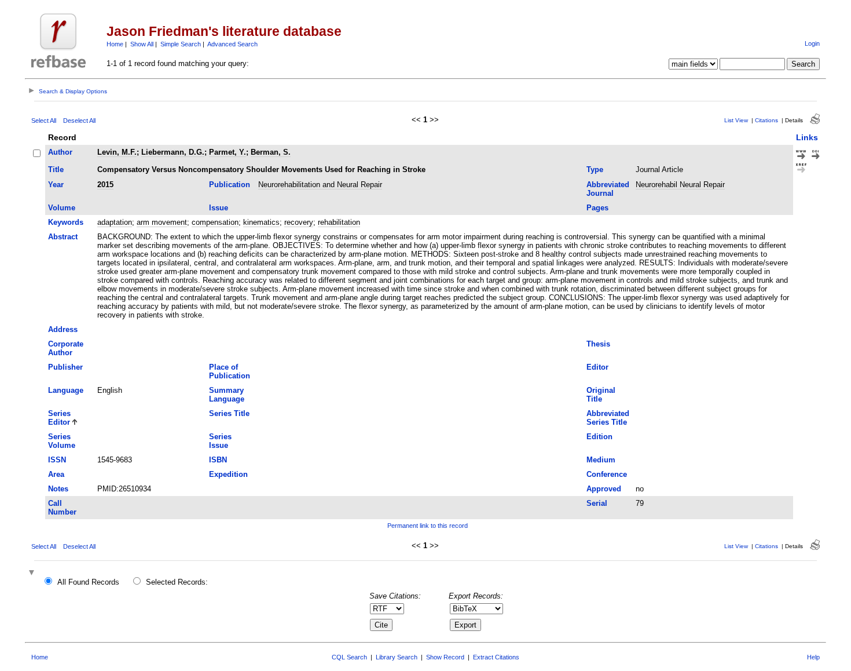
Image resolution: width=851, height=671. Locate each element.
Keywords (65, 222)
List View (736, 120)
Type (594, 169)
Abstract (63, 236)
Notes (58, 488)
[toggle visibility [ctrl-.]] (33, 573)
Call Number (62, 507)
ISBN (218, 459)
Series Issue (220, 441)
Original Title (600, 394)
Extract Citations (496, 657)
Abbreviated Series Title (607, 417)
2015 (105, 184)
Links (807, 137)
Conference (606, 474)
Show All (141, 44)
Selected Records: (177, 582)
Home (115, 44)
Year (56, 184)
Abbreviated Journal (607, 189)
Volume (61, 207)
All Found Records (88, 582)
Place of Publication (229, 371)
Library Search (396, 657)
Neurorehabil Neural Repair (680, 184)
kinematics (261, 222)
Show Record (445, 657)
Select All (43, 120)
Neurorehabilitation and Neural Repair (320, 184)
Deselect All (79, 120)
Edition (599, 436)
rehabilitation (339, 222)
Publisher (65, 367)
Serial (596, 503)
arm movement (162, 222)
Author (60, 152)
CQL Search (349, 657)
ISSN (57, 459)
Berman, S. (271, 152)
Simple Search (180, 44)
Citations (766, 120)
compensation (215, 222)
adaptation (114, 222)
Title (56, 169)
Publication (229, 184)
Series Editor (59, 417)
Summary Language (226, 394)
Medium (600, 459)
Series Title (229, 413)
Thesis (598, 344)
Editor (597, 367)
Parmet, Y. (227, 152)
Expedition (228, 474)
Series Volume (61, 441)
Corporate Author (65, 348)
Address (63, 329)
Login (812, 43)
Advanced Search (232, 44)
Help (813, 657)
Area (56, 474)
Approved (603, 488)
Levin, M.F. (117, 152)
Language (65, 390)
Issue (218, 207)
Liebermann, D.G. (172, 152)
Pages (597, 207)
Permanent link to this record (427, 525)
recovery (298, 222)
